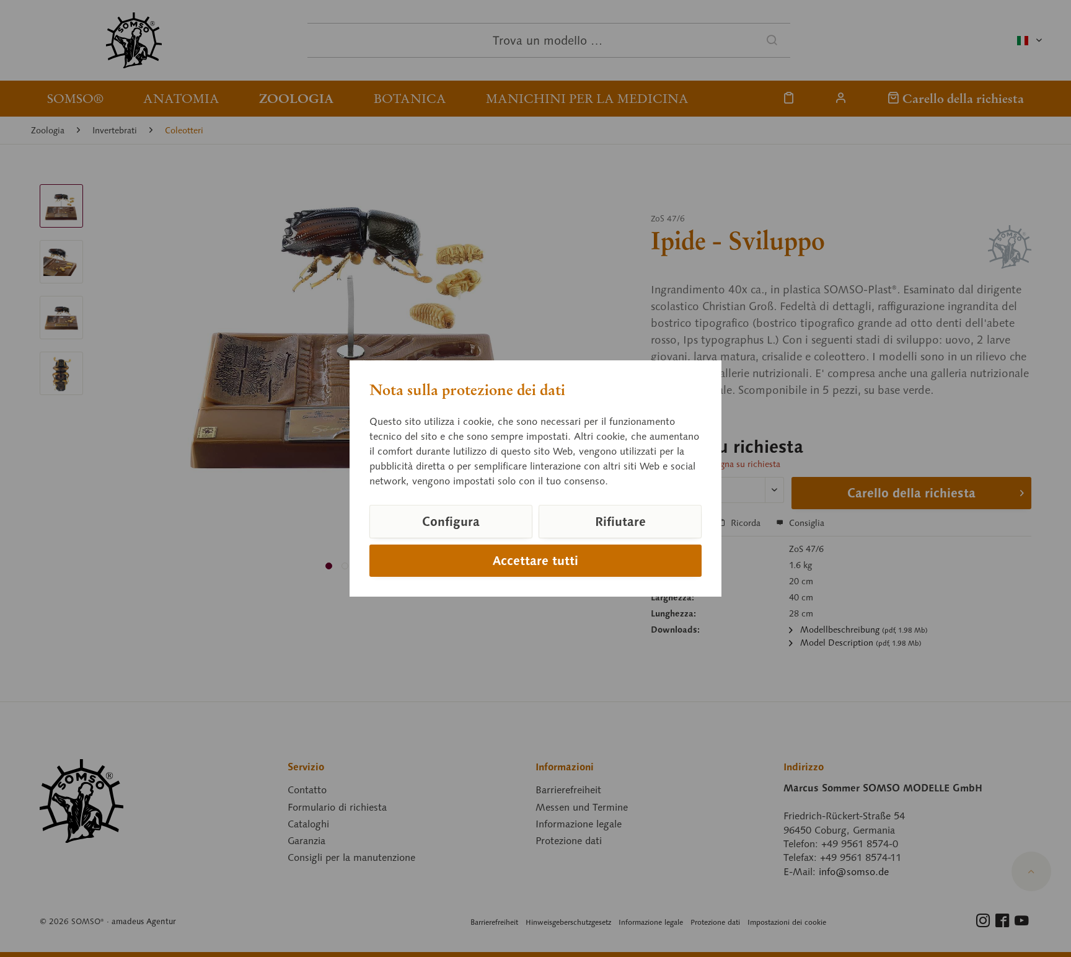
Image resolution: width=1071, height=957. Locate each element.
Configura (451, 522)
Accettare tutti (535, 561)
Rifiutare (620, 522)
